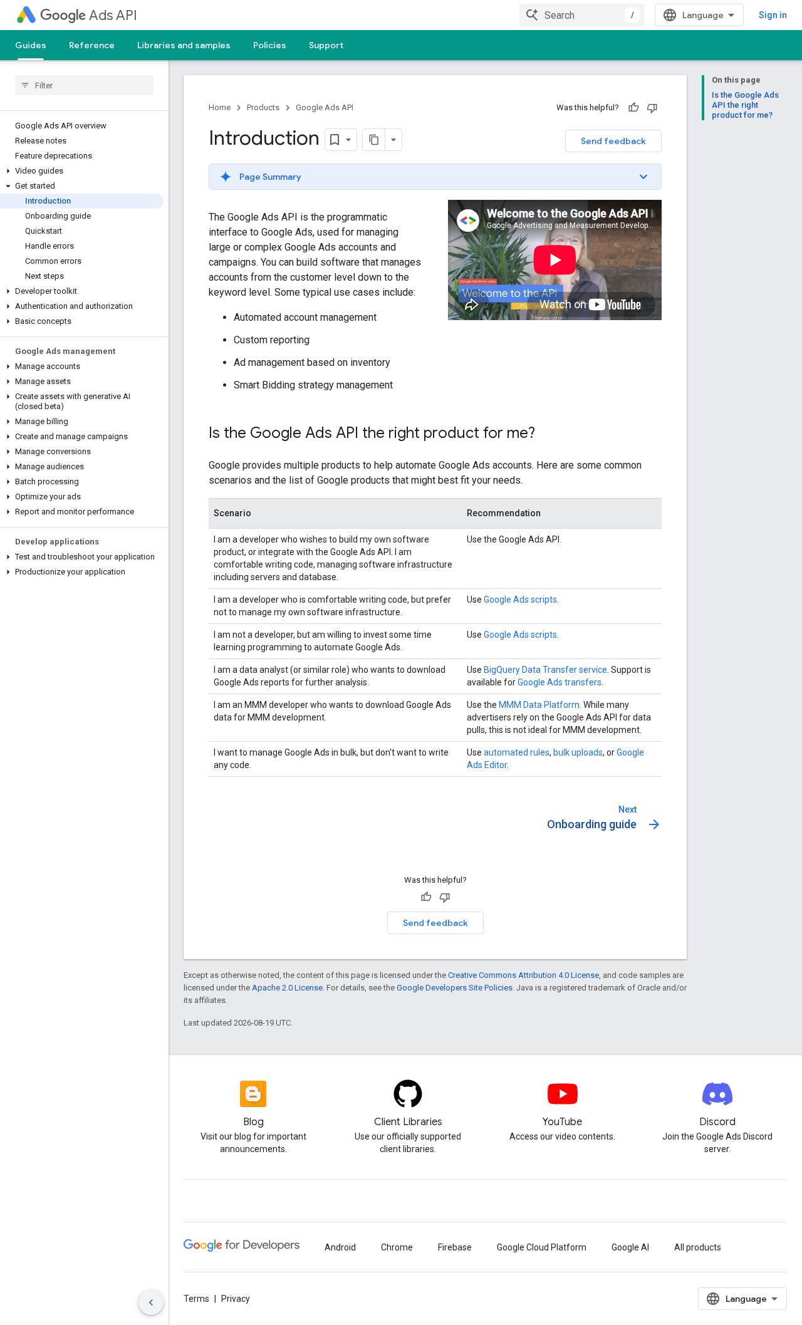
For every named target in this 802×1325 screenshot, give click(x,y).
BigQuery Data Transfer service (545, 670)
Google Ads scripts (520, 600)
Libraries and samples (184, 45)
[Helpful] (633, 107)
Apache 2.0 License (287, 987)
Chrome (397, 1247)
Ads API (113, 15)
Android (340, 1247)
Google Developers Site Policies (455, 987)
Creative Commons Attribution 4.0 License (523, 975)
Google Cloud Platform (541, 1247)
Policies (269, 45)
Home (220, 107)
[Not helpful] (652, 107)
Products (263, 107)
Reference (92, 45)
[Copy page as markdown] (374, 139)
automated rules (516, 752)
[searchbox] (84, 85)
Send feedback (613, 141)
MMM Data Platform (539, 705)
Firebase (455, 1247)
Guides (30, 45)
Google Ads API (324, 107)
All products (697, 1247)
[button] (82, 171)
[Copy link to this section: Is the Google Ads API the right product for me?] (547, 434)
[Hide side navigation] (151, 1302)
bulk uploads (578, 752)
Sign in (773, 15)
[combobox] (582, 15)
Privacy (235, 1299)
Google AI (630, 1247)
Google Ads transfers (560, 682)
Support (326, 45)
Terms (196, 1299)
